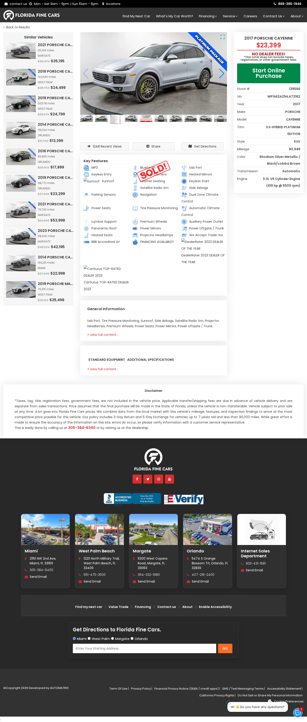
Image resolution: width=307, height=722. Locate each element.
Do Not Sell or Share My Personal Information (270, 695)
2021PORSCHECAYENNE (56, 44)
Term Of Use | (119, 688)
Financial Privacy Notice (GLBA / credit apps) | (187, 688)
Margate (142, 551)
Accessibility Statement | (285, 688)
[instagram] (159, 479)
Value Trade (119, 607)
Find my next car (136, 16)
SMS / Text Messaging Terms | (243, 688)
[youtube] (169, 479)
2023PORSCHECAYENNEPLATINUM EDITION (56, 230)
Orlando (195, 551)
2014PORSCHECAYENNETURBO (56, 257)
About (296, 16)
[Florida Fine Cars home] (153, 461)
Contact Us (272, 16)
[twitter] (148, 479)
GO (225, 648)
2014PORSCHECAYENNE (56, 124)
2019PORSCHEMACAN (56, 283)
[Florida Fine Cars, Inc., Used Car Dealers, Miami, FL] (132, 499)
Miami (31, 551)
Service (229, 16)
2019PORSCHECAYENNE (56, 71)
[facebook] (137, 479)
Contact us (166, 607)
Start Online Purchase (268, 73)
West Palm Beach (97, 551)
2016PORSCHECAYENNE (56, 151)
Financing (206, 16)
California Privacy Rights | (217, 695)
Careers (250, 16)
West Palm (101, 638)
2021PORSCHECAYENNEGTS (56, 204)
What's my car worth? (174, 16)
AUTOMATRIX (59, 688)
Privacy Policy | (141, 688)
